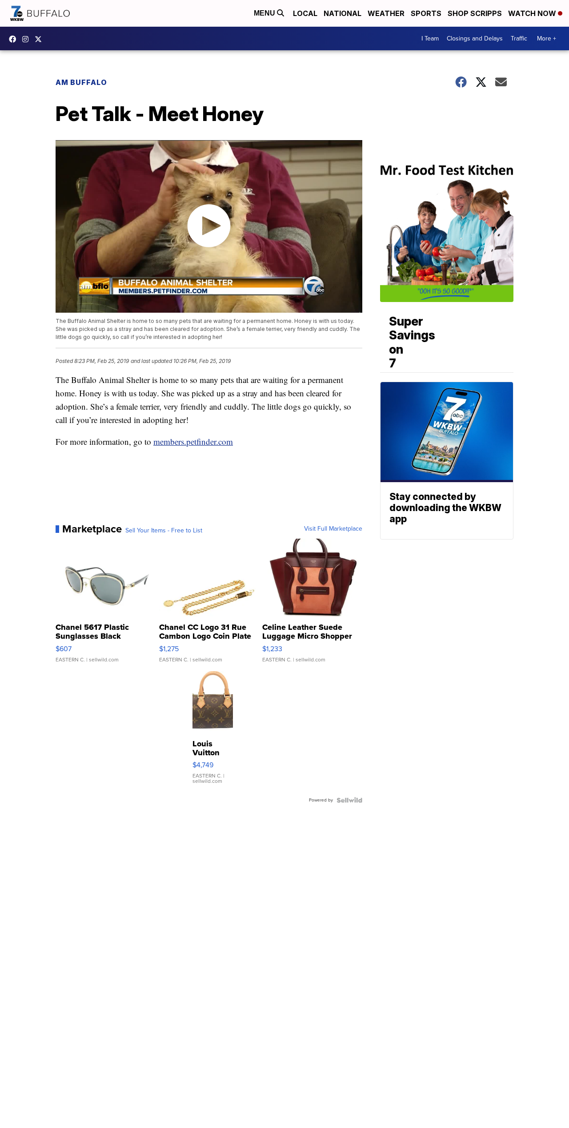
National (342, 13)
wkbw (27, 39)
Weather (386, 13)
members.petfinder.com (193, 441)
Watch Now (533, 13)
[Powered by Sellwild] (349, 800)
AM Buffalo (81, 82)
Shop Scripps (475, 13)
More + (546, 38)
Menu (265, 13)
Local (305, 13)
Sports (426, 13)
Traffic (519, 38)
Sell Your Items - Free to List (163, 531)
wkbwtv (14, 39)
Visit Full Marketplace (333, 529)
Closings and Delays (475, 38)
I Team (430, 38)
